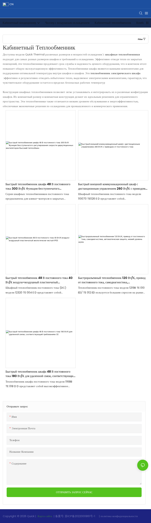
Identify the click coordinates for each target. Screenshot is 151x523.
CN (11, 4)
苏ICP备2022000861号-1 (80, 516)
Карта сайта (45, 516)
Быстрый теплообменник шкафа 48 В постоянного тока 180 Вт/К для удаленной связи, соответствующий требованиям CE (40, 373)
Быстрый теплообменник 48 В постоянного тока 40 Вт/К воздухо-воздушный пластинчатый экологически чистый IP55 (39, 280)
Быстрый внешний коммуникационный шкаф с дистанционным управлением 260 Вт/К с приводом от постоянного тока (111, 186)
